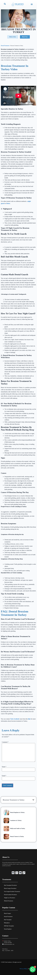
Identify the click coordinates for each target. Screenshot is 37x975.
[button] (31, 4)
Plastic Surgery (7, 913)
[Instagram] (16, 872)
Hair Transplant (7, 919)
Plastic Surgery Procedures (10, 888)
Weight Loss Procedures (9, 897)
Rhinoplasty (7, 922)
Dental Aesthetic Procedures (10, 894)
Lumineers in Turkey (16, 820)
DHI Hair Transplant (9, 926)
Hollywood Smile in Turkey (17, 828)
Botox (8, 203)
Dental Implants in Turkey (17, 812)
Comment (5, 742)
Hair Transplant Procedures (10, 885)
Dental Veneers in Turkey (17, 836)
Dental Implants (8, 929)
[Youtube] (20, 872)
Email (4, 775)
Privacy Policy (23, 968)
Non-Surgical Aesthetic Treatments (12, 891)
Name (4, 766)
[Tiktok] (24, 872)
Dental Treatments (5, 45)
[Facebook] (13, 872)
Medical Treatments (8, 901)
